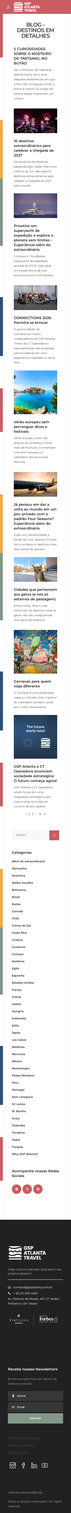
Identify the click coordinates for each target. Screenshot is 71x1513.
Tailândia (18, 1125)
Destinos (18, 961)
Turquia (17, 1147)
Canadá (17, 911)
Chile (15, 918)
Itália (15, 1025)
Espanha (18, 975)
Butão (16, 904)
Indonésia (19, 1018)
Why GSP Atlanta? (25, 1154)
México (17, 1061)
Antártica (18, 875)
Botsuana (19, 890)
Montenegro (21, 1068)
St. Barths (19, 1111)
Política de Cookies (21, 1445)
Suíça (16, 1118)
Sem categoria (22, 1097)
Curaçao (18, 954)
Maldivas (18, 1047)
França (17, 990)
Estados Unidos (23, 982)
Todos (16, 1140)
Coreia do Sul (21, 925)
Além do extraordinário (28, 861)
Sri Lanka (18, 1104)
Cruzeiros (18, 947)
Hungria (18, 1011)
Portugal (18, 1090)
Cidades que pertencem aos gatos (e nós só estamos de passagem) (35, 594)
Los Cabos (19, 1040)
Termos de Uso (18, 1452)
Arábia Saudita (22, 883)
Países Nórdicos (23, 1075)
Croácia (17, 940)
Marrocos (18, 1054)
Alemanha (19, 868)
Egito (15, 968)
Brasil (16, 897)
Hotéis (16, 1004)
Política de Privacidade (23, 1438)
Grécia (16, 997)
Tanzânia (18, 1132)
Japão (16, 1032)
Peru (15, 1082)
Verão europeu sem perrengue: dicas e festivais (31, 427)
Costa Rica (19, 932)
